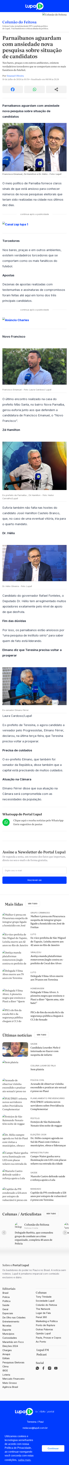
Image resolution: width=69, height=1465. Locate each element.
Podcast (41, 1354)
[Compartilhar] (56, 89)
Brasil (5, 1292)
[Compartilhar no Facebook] (12, 89)
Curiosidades (9, 1337)
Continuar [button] (53, 1448)
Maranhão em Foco (13, 1342)
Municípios (8, 1333)
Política (6, 1301)
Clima (5, 1366)
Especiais (7, 1313)
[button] (38, 1448)
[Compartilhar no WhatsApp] (34, 89)
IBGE (5, 1370)
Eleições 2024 (10, 1346)
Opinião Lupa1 (43, 1333)
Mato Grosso (9, 1382)
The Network (43, 1308)
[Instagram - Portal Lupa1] (50, 1368)
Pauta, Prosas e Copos (48, 1337)
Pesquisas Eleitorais (13, 1362)
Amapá (6, 1354)
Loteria (6, 1374)
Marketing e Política (47, 1321)
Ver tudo (32, 903)
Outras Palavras (44, 1329)
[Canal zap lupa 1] (34, 224)
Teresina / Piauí (35, 1421)
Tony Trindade (44, 1296)
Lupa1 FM (42, 1350)
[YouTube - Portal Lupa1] (56, 1368)
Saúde (5, 1305)
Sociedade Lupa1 (45, 1300)
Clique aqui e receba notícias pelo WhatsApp (38, 820)
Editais (6, 1358)
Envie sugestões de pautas (27, 824)
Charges (7, 1350)
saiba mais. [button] (24, 1460)
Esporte (6, 1329)
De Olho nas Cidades (14, 1317)
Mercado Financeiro (13, 1378)
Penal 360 (41, 1317)
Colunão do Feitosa (19, 21)
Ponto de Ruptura (45, 1325)
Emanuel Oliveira (15, 75)
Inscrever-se (34, 880)
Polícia (6, 1297)
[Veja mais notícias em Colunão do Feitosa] (54, 22)
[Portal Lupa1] (34, 6)
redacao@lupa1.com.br (35, 1427)
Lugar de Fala (43, 1313)
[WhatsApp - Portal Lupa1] (37, 1368)
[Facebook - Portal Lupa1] (43, 1368)
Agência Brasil (10, 1386)
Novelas (6, 1325)
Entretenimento (10, 1321)
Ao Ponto (41, 1341)
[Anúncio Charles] (34, 320)
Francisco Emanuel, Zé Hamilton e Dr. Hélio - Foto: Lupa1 (31, 174)
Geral (5, 1309)
